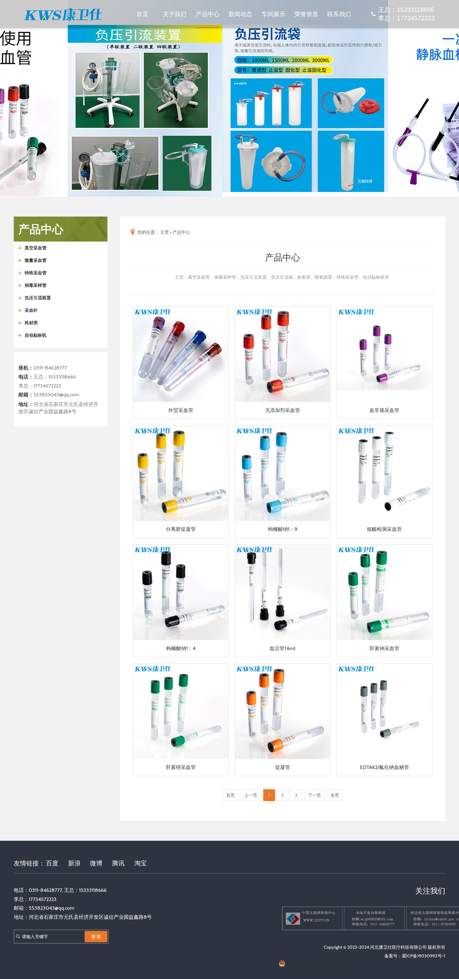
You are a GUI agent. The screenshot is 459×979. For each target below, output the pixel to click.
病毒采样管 (36, 285)
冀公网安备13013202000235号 (316, 963)
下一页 (314, 795)
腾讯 (118, 863)
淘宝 (140, 863)
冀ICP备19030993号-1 (423, 956)
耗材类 (31, 323)
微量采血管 (36, 260)
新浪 (74, 863)
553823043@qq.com (56, 395)
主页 (164, 232)
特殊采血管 (36, 273)
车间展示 (273, 14)
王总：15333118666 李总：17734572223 (406, 14)
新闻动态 (240, 14)
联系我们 (339, 14)
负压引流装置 (38, 298)
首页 (142, 14)
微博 (96, 863)
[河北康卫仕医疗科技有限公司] (63, 14)
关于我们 (174, 14)
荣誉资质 (306, 14)
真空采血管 (36, 248)
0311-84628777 (50, 368)
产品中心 (208, 14)
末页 (334, 795)
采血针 (31, 310)
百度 (52, 863)
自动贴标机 (36, 335)
